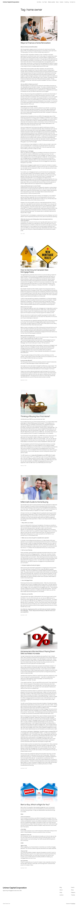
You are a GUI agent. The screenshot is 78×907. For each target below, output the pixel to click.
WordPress (73, 903)
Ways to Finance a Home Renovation (36, 43)
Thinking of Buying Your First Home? (35, 416)
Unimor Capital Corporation (11, 2)
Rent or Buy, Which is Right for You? (35, 804)
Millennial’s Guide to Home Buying (34, 502)
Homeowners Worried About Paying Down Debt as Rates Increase (38, 652)
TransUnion (36, 731)
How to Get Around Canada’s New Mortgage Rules (34, 271)
